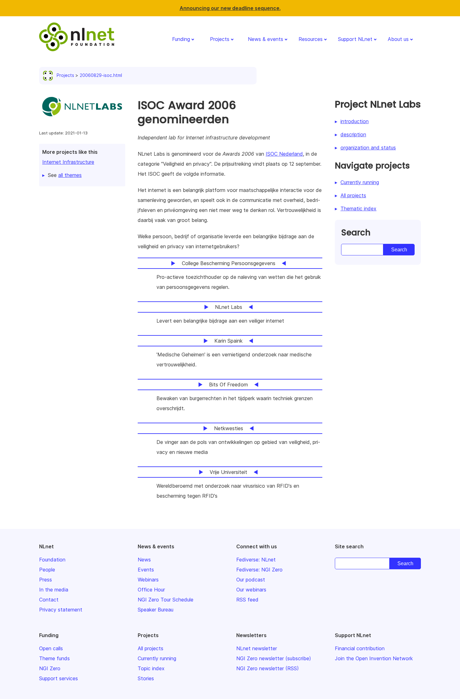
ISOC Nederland (284, 154)
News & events (265, 39)
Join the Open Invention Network (374, 658)
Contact (49, 599)
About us (398, 39)
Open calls (51, 648)
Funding (181, 39)
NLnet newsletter (256, 648)
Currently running (359, 182)
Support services (58, 678)
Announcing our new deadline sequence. (230, 8)
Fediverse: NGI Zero (259, 569)
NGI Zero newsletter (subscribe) (273, 658)
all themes (70, 175)
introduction (354, 121)
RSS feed (247, 599)
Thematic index (358, 208)
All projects (353, 195)
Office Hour (151, 589)
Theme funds (54, 658)
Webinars (148, 579)
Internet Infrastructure (68, 162)
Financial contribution (360, 648)
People (47, 569)
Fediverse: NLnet (256, 559)
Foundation (52, 559)
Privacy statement (60, 609)
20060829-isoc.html (101, 75)
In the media (53, 589)
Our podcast (250, 579)
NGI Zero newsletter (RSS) (267, 668)
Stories (146, 678)
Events (146, 569)
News (144, 559)
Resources (311, 39)
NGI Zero (49, 668)
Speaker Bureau (155, 609)
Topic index (151, 668)
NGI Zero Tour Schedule (165, 599)
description (353, 134)
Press (45, 579)
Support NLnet (355, 39)
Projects (219, 39)
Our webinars (251, 589)
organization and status (368, 147)
